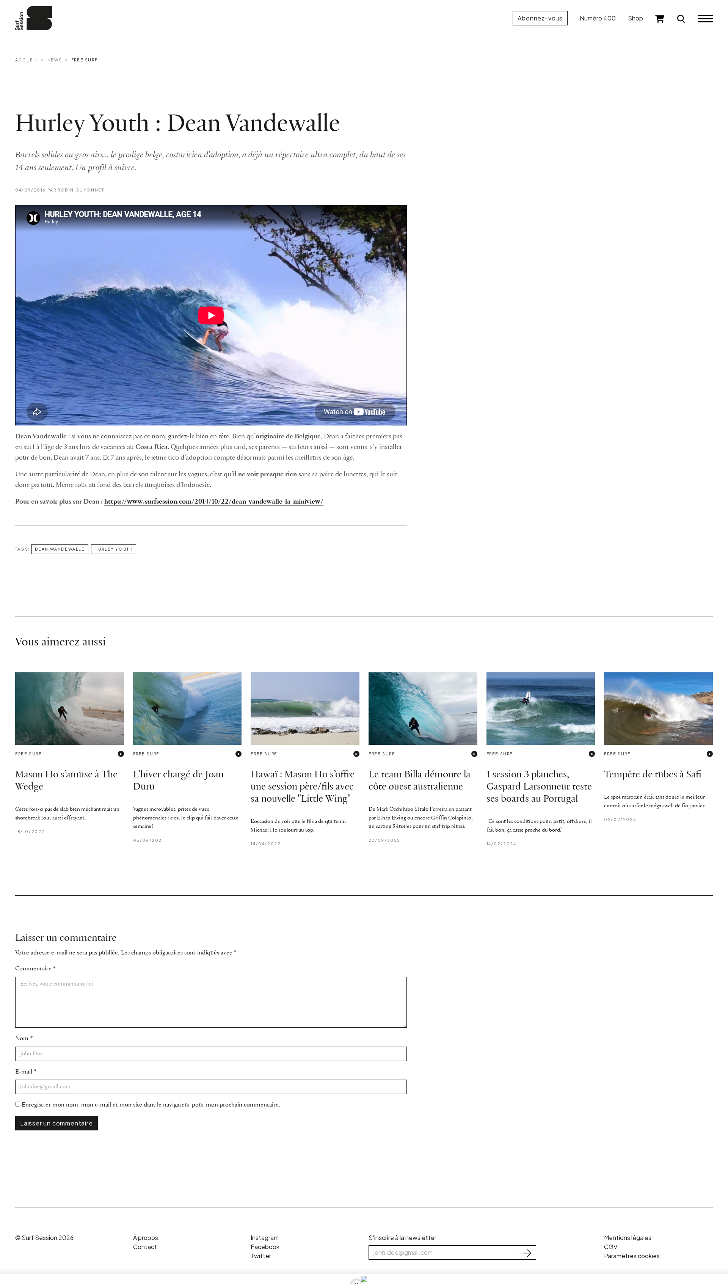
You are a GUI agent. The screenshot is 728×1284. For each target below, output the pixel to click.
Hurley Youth (113, 548)
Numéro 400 (598, 18)
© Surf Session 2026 (44, 1238)
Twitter (261, 1256)
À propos (145, 1238)
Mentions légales (627, 1238)
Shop (635, 18)
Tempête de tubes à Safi (652, 775)
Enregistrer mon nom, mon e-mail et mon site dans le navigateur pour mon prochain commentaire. (151, 1105)
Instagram (265, 1238)
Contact (145, 1247)
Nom (21, 1038)
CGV (610, 1247)
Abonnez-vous (540, 18)
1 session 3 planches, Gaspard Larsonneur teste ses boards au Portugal (539, 787)
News (54, 59)
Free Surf (84, 59)
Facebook (265, 1247)
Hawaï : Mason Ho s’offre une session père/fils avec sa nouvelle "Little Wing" (303, 787)
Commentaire (33, 968)
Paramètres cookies (632, 1256)
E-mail (23, 1072)
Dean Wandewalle (60, 548)
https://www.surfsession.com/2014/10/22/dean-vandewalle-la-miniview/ (213, 501)
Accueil (26, 59)
